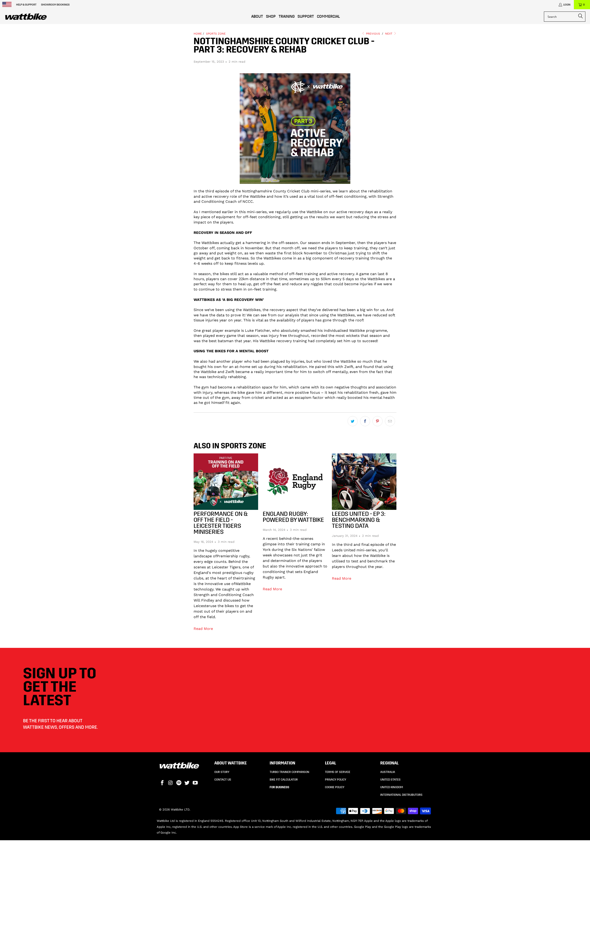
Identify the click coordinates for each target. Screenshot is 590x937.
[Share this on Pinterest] (377, 421)
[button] (248, 16)
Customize (443, 912)
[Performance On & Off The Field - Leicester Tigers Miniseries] (226, 481)
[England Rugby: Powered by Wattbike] (295, 481)
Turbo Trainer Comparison (289, 772)
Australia (387, 772)
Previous (372, 33)
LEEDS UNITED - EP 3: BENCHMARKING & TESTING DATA (358, 519)
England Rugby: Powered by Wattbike (293, 516)
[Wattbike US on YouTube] (195, 783)
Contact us (222, 779)
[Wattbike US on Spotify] (178, 783)
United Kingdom (391, 787)
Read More (203, 628)
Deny (446, 926)
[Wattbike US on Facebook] (162, 783)
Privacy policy (335, 779)
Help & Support (26, 4)
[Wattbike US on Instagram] (170, 783)
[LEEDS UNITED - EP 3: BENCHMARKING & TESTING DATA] (364, 481)
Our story (221, 772)
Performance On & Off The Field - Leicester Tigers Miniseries (221, 522)
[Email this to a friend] (390, 421)
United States (390, 779)
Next (389, 33)
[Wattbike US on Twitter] (187, 783)
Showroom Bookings (55, 4)
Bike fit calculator (284, 779)
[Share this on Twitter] (353, 421)
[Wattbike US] (26, 17)
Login (566, 4)
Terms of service (337, 772)
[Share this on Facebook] (365, 421)
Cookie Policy (334, 787)
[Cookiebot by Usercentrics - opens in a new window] (135, 928)
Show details (175, 928)
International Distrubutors (401, 795)
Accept (446, 899)
